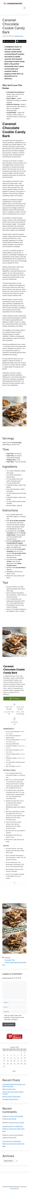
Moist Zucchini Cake (8, 1089)
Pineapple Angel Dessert (10, 1099)
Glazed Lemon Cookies (16, 1122)
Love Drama (6, 1141)
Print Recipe (22, 41)
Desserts (7, 957)
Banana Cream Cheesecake (11, 1096)
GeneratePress (14, 1188)
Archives (8, 1156)
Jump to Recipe (9, 41)
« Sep (14, 1071)
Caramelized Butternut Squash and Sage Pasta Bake (13, 1129)
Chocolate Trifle (10, 960)
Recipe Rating (6, 978)
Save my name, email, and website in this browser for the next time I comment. (14, 1017)
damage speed (7, 1126)
